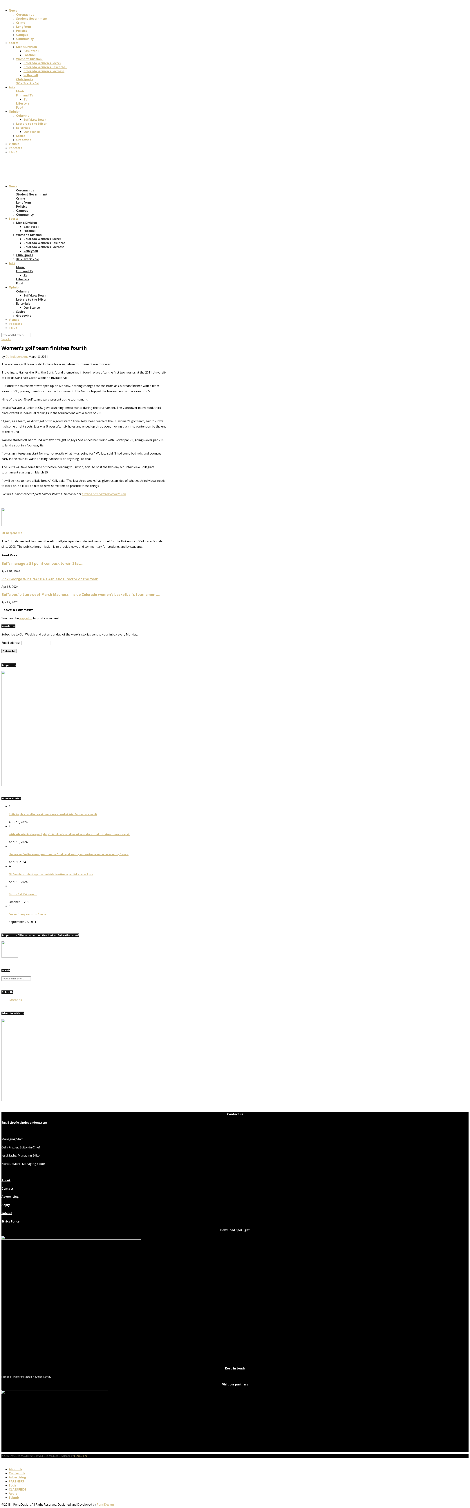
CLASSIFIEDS (17, 1489)
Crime (20, 23)
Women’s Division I (29, 59)
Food (19, 107)
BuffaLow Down (35, 120)
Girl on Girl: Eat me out (23, 894)
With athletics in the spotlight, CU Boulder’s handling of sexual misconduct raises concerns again (69, 834)
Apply (5, 1205)
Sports (13, 43)
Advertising (10, 1197)
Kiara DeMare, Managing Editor (23, 1164)
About (5, 1180)
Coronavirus (25, 14)
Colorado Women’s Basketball (45, 67)
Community (25, 39)
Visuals (14, 144)
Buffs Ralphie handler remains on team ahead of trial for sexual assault (53, 814)
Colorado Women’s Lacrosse (44, 71)
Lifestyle (22, 103)
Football (30, 55)
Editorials (23, 128)
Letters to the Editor (31, 124)
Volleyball (31, 75)
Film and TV (24, 95)
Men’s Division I (27, 47)
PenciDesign (80, 1455)
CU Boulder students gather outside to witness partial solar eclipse (51, 874)
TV (25, 99)
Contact (7, 1188)
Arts (12, 87)
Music (20, 91)
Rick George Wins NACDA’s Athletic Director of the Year (49, 579)
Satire (20, 136)
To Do (13, 152)
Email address (10, 643)
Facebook (15, 1000)
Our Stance (32, 132)
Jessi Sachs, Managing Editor (21, 1155)
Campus (22, 35)
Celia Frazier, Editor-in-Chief (20, 1147)
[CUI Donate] (88, 785)
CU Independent (17, 357)
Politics (21, 31)
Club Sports (24, 79)
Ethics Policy (10, 1221)
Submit (6, 1213)
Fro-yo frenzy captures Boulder (28, 914)
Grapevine (23, 140)
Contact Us (17, 1473)
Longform (23, 27)
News (13, 10)
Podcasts (15, 148)
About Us (15, 1469)
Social (13, 1485)
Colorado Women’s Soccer (42, 63)
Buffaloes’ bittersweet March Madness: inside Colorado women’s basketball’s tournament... (80, 594)
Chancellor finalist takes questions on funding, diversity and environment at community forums (69, 854)
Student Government (32, 19)
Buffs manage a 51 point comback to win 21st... (42, 563)
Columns (22, 116)
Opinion (14, 111)
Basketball (31, 51)
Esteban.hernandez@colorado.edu (104, 494)
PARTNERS (16, 1481)
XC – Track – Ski (27, 83)
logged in (25, 618)
